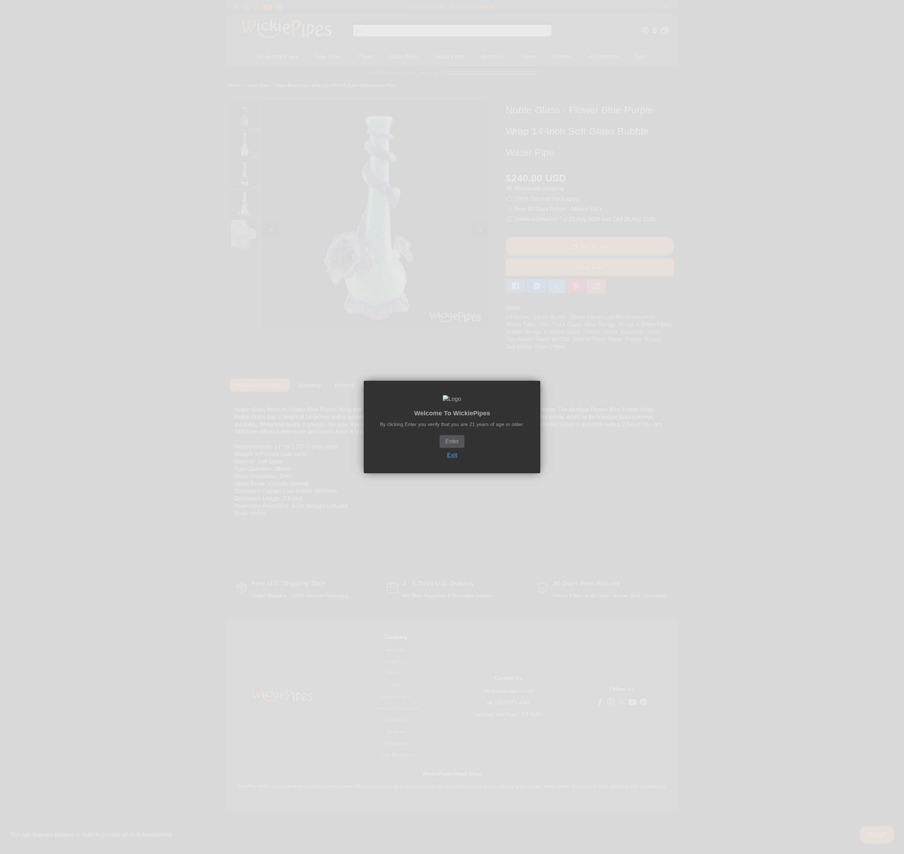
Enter (452, 441)
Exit (452, 455)
